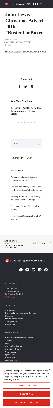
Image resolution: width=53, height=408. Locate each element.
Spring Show (10, 355)
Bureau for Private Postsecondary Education (20, 313)
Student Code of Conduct (14, 319)
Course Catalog (10, 352)
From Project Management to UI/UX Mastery (26, 217)
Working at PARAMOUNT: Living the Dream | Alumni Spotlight (25, 198)
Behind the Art (17, 170)
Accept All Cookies (26, 402)
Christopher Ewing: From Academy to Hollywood (25, 208)
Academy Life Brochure (13, 346)
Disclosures (9, 316)
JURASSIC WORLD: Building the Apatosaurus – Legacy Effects (26, 111)
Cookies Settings (26, 385)
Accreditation (10, 310)
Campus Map (10, 358)
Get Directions (10, 297)
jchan (9, 45)
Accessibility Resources (13, 349)
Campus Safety (10, 324)
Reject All (26, 394)
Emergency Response (12, 360)
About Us (8, 341)
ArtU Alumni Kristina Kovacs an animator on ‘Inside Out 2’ (24, 178)
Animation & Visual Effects (18, 42)
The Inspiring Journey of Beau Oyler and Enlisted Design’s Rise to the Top (26, 188)
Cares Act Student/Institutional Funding (19, 338)
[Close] (49, 369)
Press (7, 343)
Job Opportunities (11, 322)
